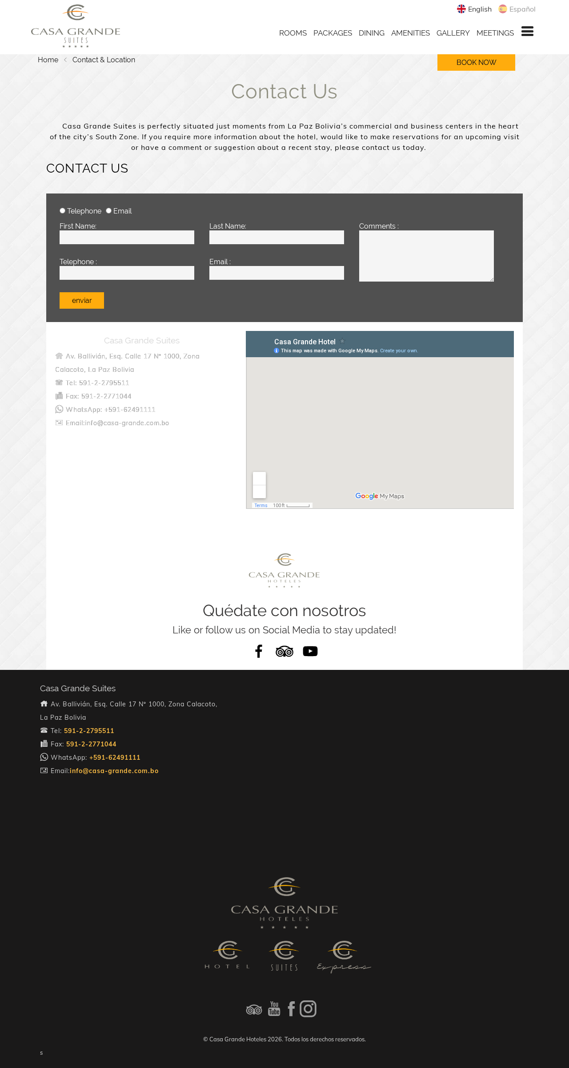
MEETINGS (495, 32)
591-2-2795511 (89, 731)
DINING (372, 32)
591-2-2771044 (91, 744)
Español (522, 8)
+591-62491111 (114, 758)
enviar (82, 300)
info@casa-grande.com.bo (114, 771)
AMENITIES (410, 32)
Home (48, 60)
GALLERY (453, 32)
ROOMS (293, 32)
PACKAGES (332, 32)
